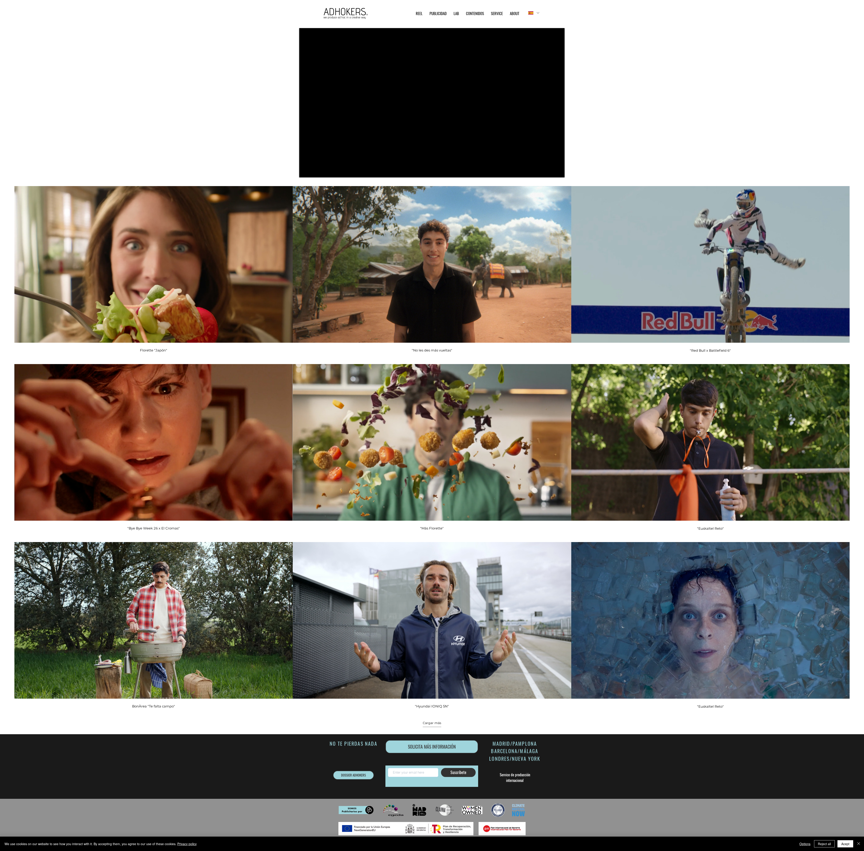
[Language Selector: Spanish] (533, 13)
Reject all (824, 844)
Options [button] (804, 844)
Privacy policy (187, 844)
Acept (845, 844)
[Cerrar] (858, 843)
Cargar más (432, 723)
